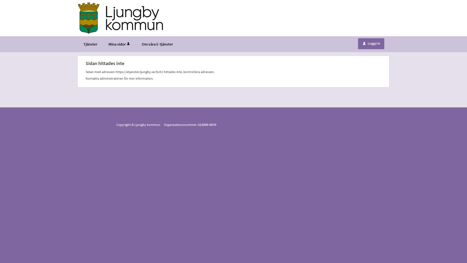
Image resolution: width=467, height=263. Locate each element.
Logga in (371, 43)
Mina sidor (117, 44)
